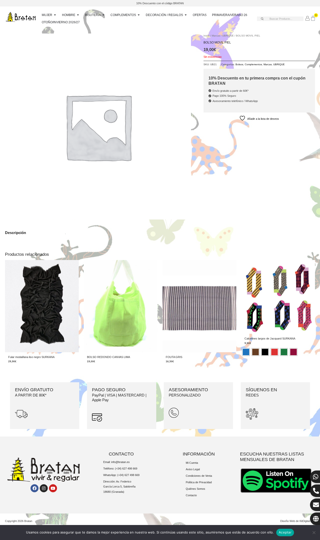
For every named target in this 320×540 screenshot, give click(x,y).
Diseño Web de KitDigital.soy (297, 521)
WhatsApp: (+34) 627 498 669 (121, 475)
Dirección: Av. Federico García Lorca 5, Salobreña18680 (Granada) (119, 486)
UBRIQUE (228, 35)
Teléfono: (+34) (112, 468)
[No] (313, 532)
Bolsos (239, 64)
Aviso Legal (193, 469)
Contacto (191, 495)
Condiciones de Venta (199, 475)
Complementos (253, 64)
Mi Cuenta (192, 462)
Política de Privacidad (199, 482)
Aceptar (285, 532)
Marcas (216, 35)
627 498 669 (129, 468)
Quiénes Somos (195, 488)
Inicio (207, 35)
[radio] (246, 352)
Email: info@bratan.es (116, 462)
